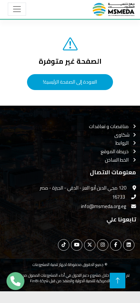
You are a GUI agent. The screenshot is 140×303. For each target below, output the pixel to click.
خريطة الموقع (115, 151)
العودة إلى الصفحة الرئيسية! (70, 81)
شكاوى (122, 135)
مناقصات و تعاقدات (109, 126)
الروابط (123, 143)
